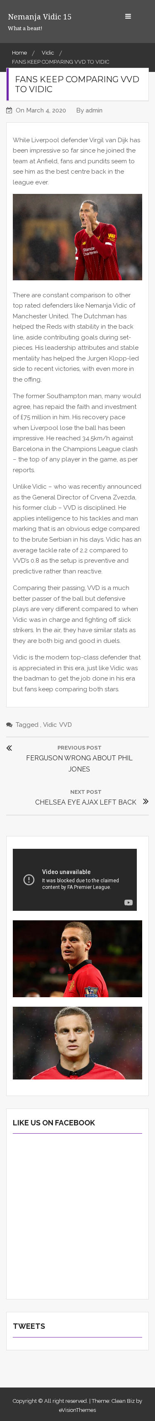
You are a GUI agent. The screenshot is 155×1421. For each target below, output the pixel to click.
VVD (65, 724)
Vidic (50, 724)
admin (94, 110)
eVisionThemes (77, 1410)
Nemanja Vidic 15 (40, 16)
